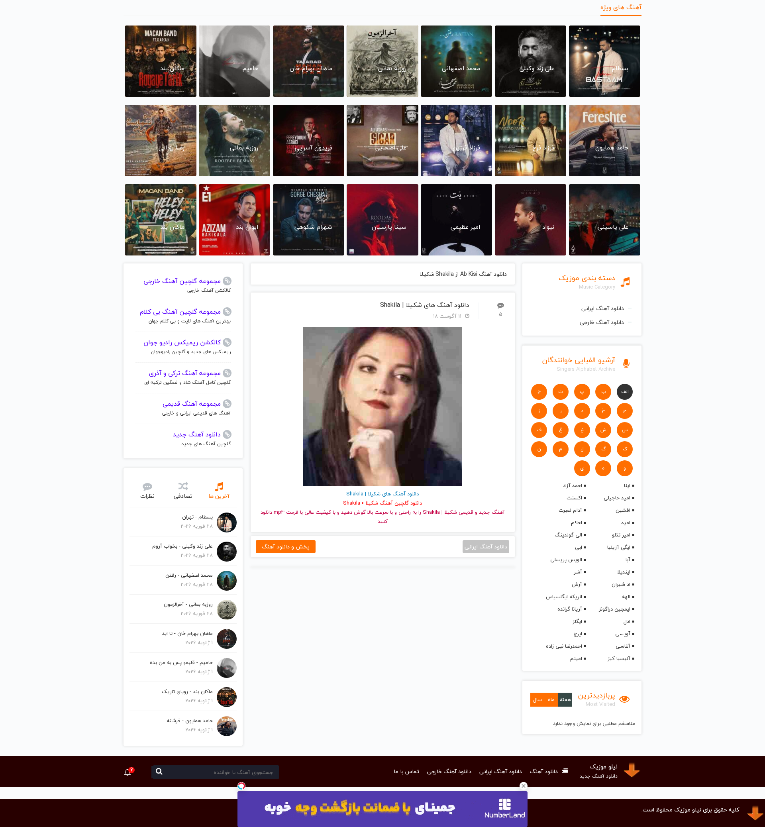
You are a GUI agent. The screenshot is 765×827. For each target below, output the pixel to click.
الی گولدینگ (568, 534)
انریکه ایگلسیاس (564, 596)
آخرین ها (219, 496)
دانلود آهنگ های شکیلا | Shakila (424, 305)
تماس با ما (406, 771)
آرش (577, 584)
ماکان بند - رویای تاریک (187, 691)
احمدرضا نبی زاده (564, 646)
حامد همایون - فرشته (190, 720)
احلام (576, 522)
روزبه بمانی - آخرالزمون (188, 604)
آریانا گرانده (569, 609)
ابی (578, 547)
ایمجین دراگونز (614, 609)
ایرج (578, 633)
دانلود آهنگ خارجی (602, 322)
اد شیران (621, 584)
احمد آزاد (572, 485)
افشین (623, 510)
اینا (627, 485)
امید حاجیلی (617, 497)
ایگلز (577, 621)
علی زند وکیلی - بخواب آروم (182, 546)
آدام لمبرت (570, 510)
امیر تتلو (621, 534)
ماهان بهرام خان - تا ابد (187, 633)
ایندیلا (623, 572)
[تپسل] (241, 786)
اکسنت (574, 497)
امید (625, 522)
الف (625, 391)
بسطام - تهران (197, 517)
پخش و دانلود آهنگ (286, 547)
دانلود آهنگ (544, 771)
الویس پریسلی (566, 559)
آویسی (622, 633)
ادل (627, 621)
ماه (551, 699)
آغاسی (623, 646)
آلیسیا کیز (619, 658)
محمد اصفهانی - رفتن (189, 575)
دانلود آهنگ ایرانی (602, 308)
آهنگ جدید (492, 512)
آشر (578, 572)
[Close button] (524, 786)
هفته (565, 699)
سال (537, 699)
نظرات (147, 496)
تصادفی (183, 496)
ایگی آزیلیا (618, 547)
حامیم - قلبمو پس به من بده (181, 662)
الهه (626, 596)
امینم (576, 658)
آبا (628, 559)
